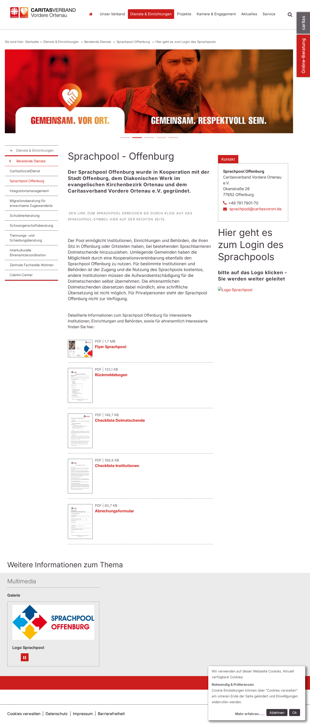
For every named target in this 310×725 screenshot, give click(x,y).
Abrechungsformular (114, 510)
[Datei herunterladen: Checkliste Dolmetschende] (81, 446)
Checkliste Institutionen (117, 465)
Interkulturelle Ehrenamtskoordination (28, 252)
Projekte (184, 14)
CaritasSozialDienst (25, 171)
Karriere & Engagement (216, 14)
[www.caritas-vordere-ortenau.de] (43, 12)
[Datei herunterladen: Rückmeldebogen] (81, 401)
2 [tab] (137, 138)
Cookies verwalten (23, 713)
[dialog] (256, 693)
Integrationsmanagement (29, 191)
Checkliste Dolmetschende (120, 420)
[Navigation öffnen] (10, 161)
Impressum (83, 713)
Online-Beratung (303, 55)
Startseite (92, 14)
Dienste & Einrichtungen (151, 14)
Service (269, 14)
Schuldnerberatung (24, 215)
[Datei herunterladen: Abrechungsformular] (81, 537)
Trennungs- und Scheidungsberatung (26, 237)
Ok (294, 712)
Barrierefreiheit (111, 713)
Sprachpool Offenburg (133, 42)
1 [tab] (125, 138)
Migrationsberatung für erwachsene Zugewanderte (31, 203)
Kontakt (228, 159)
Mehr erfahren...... (250, 714)
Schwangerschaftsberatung (31, 225)
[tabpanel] (149, 91)
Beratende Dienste (98, 42)
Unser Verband (112, 14)
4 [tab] (161, 138)
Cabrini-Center (21, 275)
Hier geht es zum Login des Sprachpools (185, 42)
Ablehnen (277, 712)
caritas (303, 23)
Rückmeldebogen (111, 374)
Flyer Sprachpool (110, 346)
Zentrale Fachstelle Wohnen (32, 265)
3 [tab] (149, 138)
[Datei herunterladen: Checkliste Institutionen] (81, 492)
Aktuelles (249, 14)
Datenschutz (57, 713)
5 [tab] (173, 138)
